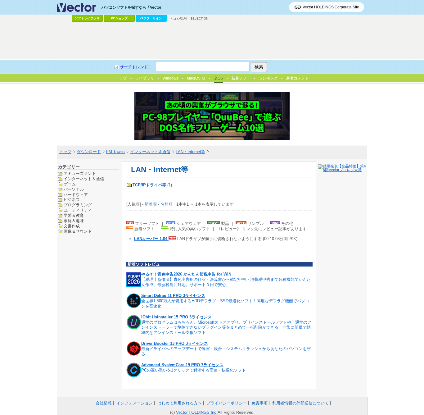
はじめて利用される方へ (179, 403)
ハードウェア (76, 194)
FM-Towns (115, 151)
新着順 (151, 204)
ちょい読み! (179, 18)
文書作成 (72, 226)
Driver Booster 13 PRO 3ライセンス (174, 343)
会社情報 (104, 403)
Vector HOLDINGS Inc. (197, 412)
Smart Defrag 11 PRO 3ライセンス (173, 295)
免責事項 (259, 403)
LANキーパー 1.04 (151, 238)
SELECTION (199, 18)
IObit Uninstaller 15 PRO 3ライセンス (176, 317)
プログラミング (78, 205)
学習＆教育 (74, 215)
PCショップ (119, 18)
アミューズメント (80, 173)
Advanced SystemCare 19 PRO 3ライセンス (182, 365)
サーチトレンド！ (136, 67)
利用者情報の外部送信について (300, 403)
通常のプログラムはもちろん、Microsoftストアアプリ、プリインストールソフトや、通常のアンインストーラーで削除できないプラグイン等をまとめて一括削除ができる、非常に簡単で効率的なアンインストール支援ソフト (226, 327)
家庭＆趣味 (74, 220)
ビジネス (72, 199)
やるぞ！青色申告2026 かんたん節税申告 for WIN (186, 274)
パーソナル (74, 189)
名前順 (166, 204)
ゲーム (70, 183)
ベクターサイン (151, 18)
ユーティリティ (78, 210)
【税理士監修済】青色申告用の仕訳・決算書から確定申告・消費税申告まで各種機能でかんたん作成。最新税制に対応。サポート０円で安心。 (226, 282)
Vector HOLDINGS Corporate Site (331, 7)
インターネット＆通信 (150, 151)
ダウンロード (89, 151)
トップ (65, 151)
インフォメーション (134, 403)
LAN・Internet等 (190, 151)
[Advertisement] (212, 41)
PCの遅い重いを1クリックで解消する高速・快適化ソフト (193, 370)
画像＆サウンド (78, 231)
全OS (218, 78)
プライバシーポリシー (226, 403)
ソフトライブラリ (87, 18)
